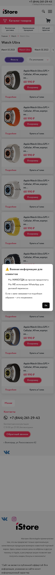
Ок (46, 305)
